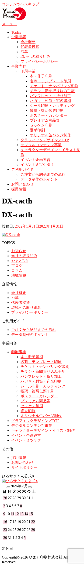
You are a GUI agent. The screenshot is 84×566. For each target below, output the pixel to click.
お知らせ (18, 251)
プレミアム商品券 (45, 120)
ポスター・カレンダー (48, 115)
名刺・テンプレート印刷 (50, 81)
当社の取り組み (24, 256)
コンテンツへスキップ (20, 4)
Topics (16, 32)
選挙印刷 (37, 130)
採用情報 (18, 189)
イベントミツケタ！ (37, 165)
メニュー (9, 24)
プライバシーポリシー (39, 61)
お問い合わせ (22, 184)
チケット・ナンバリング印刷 (54, 86)
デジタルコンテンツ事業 (41, 145)
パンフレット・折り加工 (50, 96)
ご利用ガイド (22, 169)
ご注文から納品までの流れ (43, 174)
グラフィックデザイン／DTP (45, 140)
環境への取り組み (35, 56)
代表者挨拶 (30, 47)
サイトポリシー (24, 467)
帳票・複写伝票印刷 (46, 110)
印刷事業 (28, 71)
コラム (16, 270)
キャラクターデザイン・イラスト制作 (43, 430)
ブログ (16, 266)
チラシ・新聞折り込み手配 (52, 91)
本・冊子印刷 (41, 76)
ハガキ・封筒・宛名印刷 (50, 101)
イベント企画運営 (35, 160)
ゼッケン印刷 (41, 125)
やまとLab (19, 261)
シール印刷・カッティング (52, 106)
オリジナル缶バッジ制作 (50, 135)
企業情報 (18, 37)
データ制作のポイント (39, 179)
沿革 (24, 52)
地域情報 (18, 275)
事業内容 (18, 66)
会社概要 (28, 42)
